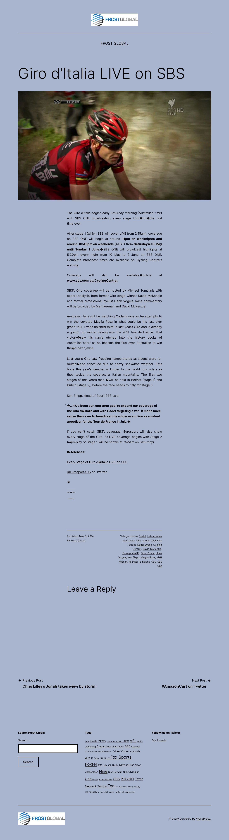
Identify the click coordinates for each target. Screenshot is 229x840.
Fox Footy (105, 758)
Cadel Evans (144, 544)
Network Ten (126, 764)
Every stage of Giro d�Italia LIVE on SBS (97, 462)
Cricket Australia (130, 751)
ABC (126, 741)
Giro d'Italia (148, 553)
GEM (100, 765)
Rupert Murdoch (105, 779)
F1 (92, 758)
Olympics (133, 771)
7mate (94, 741)
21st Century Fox (115, 741)
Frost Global (115, 43)
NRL (125, 772)
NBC (109, 765)
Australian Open (115, 746)
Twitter (117, 792)
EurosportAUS (130, 553)
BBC (128, 746)
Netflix (115, 765)
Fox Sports (121, 757)
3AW (87, 741)
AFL (133, 741)
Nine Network (115, 772)
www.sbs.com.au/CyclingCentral (92, 280)
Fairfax (96, 758)
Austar (101, 746)
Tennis (130, 787)
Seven (127, 778)
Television (156, 540)
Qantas (95, 780)
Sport (145, 540)
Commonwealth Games (101, 751)
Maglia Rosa (148, 557)
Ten (110, 785)
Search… (24, 740)
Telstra (102, 786)
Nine (103, 771)
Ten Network (120, 787)
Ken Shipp (133, 557)
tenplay (137, 787)
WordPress (203, 818)
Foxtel (142, 536)
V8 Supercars (128, 792)
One (88, 779)
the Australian (92, 792)
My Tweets (159, 740)
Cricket (116, 751)
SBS (138, 540)
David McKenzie (152, 548)
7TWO (102, 741)
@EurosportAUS (79, 472)
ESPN (88, 758)
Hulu (105, 765)
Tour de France (107, 792)
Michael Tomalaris (139, 561)
